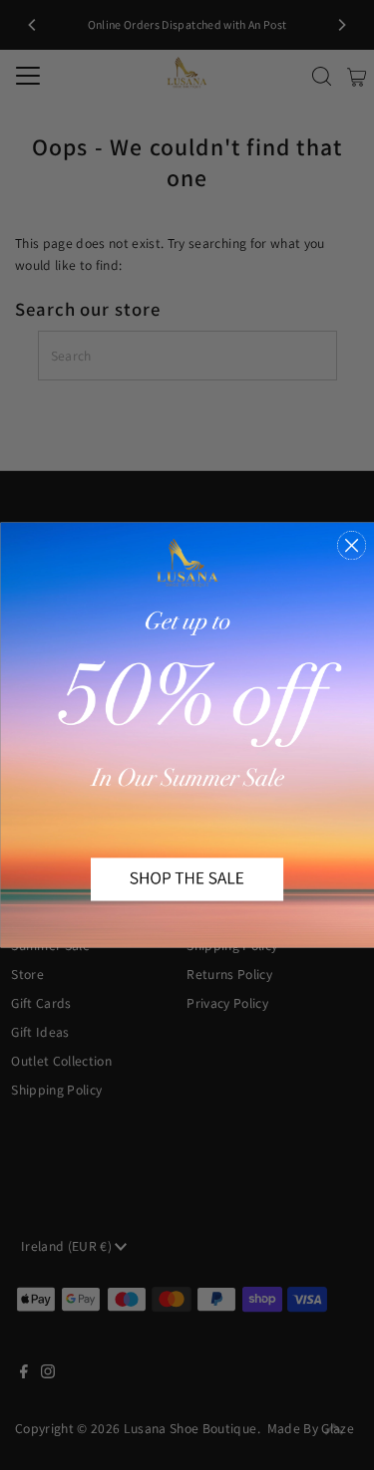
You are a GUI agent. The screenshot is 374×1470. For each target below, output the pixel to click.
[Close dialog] (351, 545)
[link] (187, 735)
